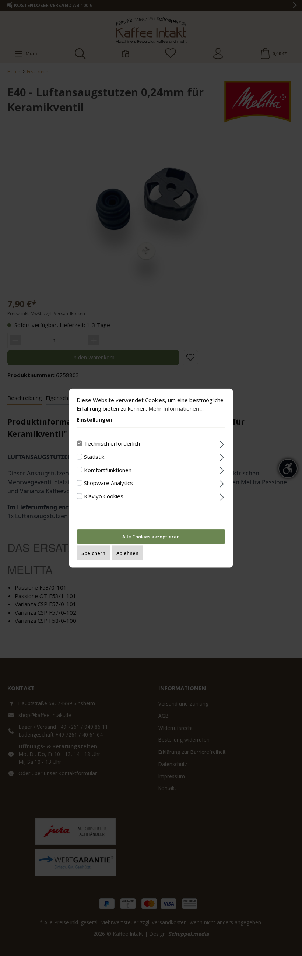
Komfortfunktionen (107, 469)
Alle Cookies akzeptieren (151, 536)
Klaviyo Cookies (103, 496)
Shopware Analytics (108, 482)
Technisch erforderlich (112, 443)
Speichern (93, 552)
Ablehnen (127, 552)
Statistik (94, 456)
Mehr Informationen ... (176, 408)
